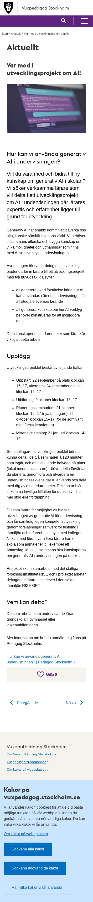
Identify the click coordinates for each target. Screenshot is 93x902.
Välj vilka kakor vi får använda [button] (37, 887)
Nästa (71, 703)
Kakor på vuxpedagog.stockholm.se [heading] (42, 793)
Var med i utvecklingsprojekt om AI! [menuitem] (46, 33)
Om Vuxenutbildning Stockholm (30, 754)
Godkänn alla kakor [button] (27, 849)
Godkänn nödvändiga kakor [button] (34, 868)
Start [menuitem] (5, 33)
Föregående (27, 703)
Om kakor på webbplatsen (26, 769)
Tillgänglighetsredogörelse (26, 762)
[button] (63, 21)
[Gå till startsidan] (8, 8)
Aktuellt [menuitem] (16, 33)
